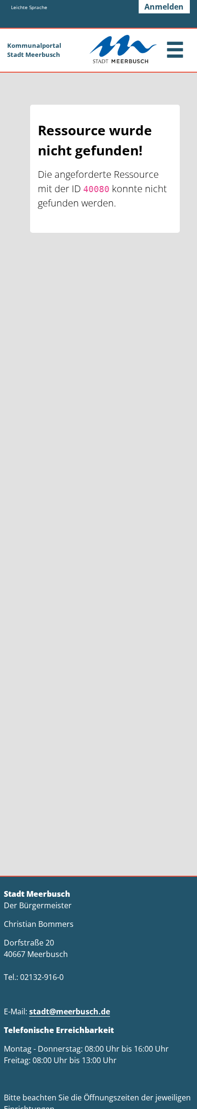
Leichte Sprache (29, 7)
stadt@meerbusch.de (69, 1011)
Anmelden (164, 6)
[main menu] (175, 50)
